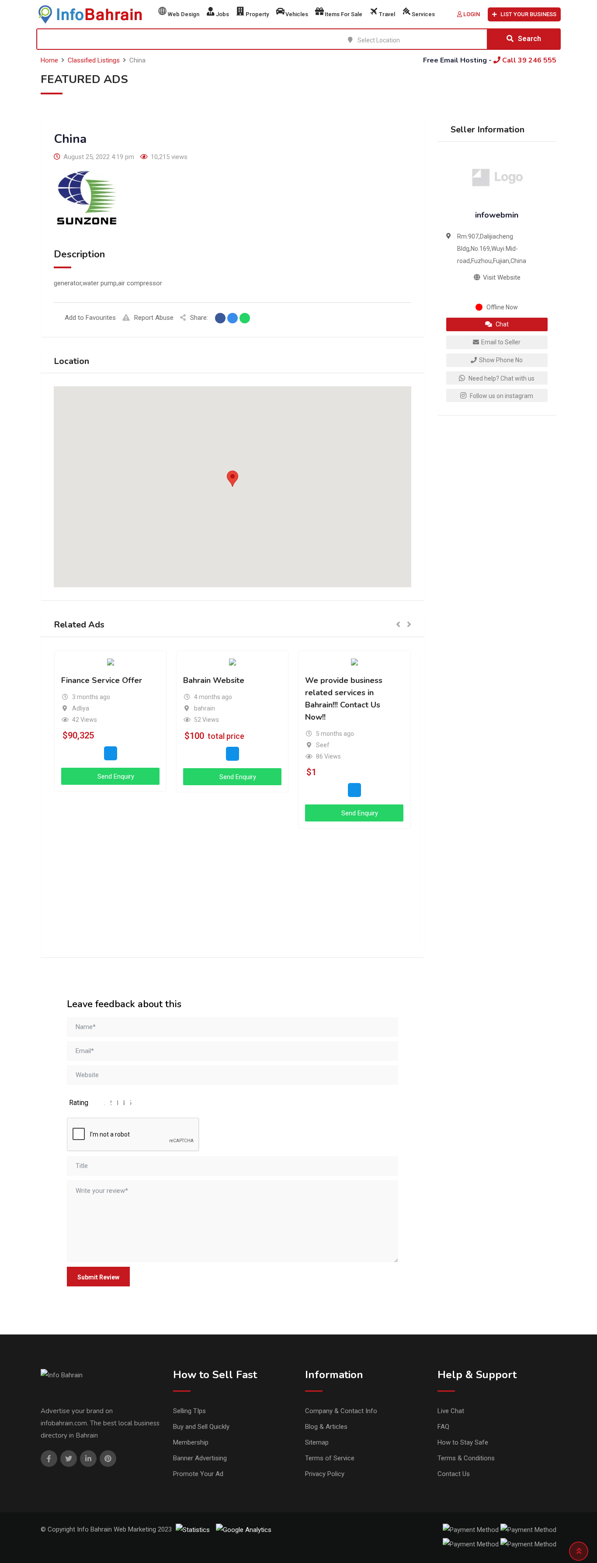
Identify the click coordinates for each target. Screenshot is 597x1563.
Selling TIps (189, 1411)
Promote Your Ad (198, 1474)
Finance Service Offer (101, 680)
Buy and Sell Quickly (201, 1427)
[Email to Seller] (110, 753)
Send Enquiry (115, 776)
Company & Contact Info (341, 1411)
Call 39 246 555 (528, 60)
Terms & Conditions (466, 1458)
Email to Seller (501, 342)
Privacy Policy (324, 1474)
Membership (190, 1442)
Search (529, 39)
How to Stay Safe (462, 1442)
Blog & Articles (326, 1427)
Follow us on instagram (501, 395)
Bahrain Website (213, 680)
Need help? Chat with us (501, 378)
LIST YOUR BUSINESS (528, 14)
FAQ (443, 1427)
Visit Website (501, 277)
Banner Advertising (200, 1458)
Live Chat (450, 1411)
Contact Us (453, 1474)
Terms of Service (329, 1458)
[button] (232, 479)
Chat (501, 324)
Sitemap (317, 1442)
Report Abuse (154, 318)
